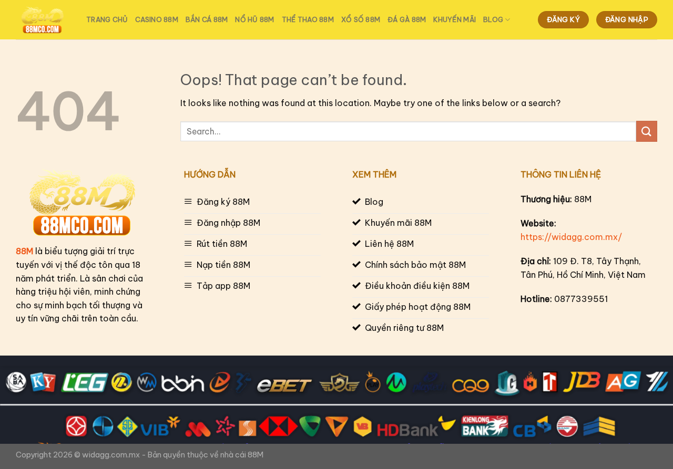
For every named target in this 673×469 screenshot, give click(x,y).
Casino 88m (156, 19)
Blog (493, 19)
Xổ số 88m (360, 19)
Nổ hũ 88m (254, 19)
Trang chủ (107, 19)
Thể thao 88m (308, 19)
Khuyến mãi (454, 19)
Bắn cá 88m (207, 19)
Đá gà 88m (407, 19)
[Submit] (646, 131)
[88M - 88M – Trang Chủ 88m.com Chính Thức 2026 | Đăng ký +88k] (43, 20)
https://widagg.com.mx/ (571, 237)
